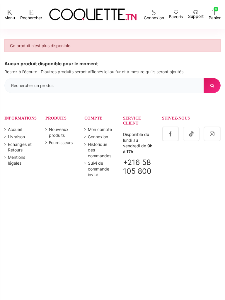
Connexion (98, 136)
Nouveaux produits (59, 132)
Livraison (16, 136)
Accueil (15, 129)
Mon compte (100, 129)
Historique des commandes (99, 150)
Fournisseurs (61, 142)
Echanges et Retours (20, 147)
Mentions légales (16, 160)
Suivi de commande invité (98, 169)
